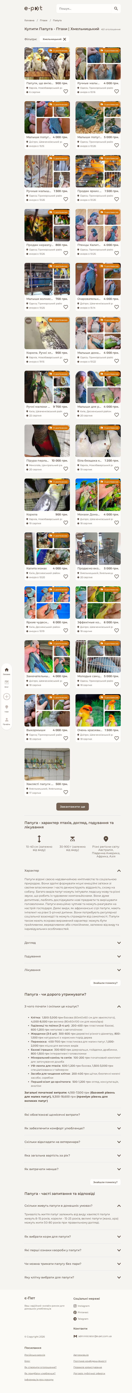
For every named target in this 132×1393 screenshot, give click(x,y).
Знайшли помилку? (105, 982)
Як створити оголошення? (40, 1367)
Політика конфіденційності (89, 1361)
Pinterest (83, 1312)
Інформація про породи (38, 1379)
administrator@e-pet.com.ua (95, 1336)
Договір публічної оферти (89, 1373)
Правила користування (87, 1367)
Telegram (83, 1318)
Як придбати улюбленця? (40, 1373)
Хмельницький (52, 39)
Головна (29, 20)
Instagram (84, 1305)
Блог (27, 1361)
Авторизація (81, 1355)
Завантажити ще (72, 806)
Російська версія (34, 1355)
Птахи (43, 20)
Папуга (57, 20)
